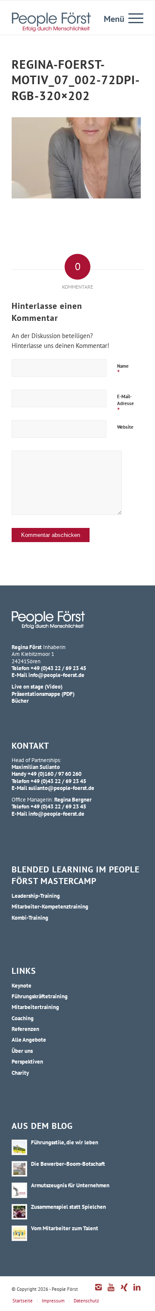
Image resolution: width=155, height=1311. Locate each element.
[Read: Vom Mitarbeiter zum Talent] (19, 1233)
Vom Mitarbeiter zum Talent (64, 1228)
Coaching (23, 1018)
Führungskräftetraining (40, 996)
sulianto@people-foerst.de (61, 787)
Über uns (22, 1050)
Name (123, 370)
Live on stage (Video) (37, 686)
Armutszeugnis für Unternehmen (70, 1185)
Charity (20, 1072)
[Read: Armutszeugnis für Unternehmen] (19, 1190)
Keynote (21, 985)
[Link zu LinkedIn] (136, 1291)
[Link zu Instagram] (98, 1291)
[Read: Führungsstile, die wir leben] (19, 1147)
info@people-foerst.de (56, 674)
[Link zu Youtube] (111, 1291)
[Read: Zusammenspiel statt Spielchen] (19, 1212)
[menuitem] (131, 17)
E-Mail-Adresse (125, 404)
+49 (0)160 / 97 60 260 (54, 773)
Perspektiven (27, 1061)
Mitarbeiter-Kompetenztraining (50, 906)
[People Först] (51, 22)
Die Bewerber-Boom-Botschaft (68, 1163)
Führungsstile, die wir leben (64, 1142)
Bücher (20, 700)
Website (125, 427)
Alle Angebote (29, 1039)
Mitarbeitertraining (35, 1006)
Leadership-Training (36, 895)
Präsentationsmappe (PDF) (43, 693)
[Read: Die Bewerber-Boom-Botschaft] (19, 1169)
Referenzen (25, 1028)
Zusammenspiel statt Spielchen (68, 1206)
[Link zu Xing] (124, 1291)
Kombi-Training (30, 917)
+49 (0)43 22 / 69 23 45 (58, 668)
